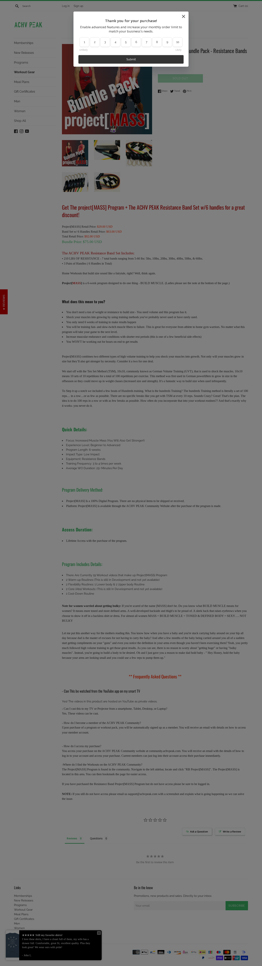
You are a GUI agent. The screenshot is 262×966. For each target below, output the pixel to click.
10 (177, 42)
